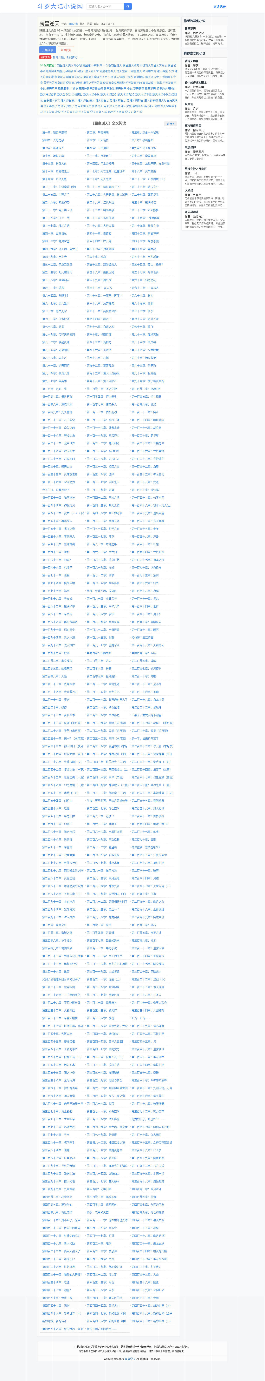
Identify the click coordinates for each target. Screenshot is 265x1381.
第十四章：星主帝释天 (100, 163)
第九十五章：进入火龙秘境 (103, 373)
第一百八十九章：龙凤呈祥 (103, 622)
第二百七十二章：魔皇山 (102, 847)
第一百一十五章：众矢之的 (58, 427)
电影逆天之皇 (112, 106)
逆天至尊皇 (64, 94)
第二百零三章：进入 (99, 661)
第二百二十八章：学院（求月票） (62, 730)
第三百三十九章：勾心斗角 (148, 1026)
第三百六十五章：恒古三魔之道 (106, 1096)
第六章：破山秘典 (142, 140)
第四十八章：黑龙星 (144, 249)
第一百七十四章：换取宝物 (58, 583)
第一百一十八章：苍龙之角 (58, 435)
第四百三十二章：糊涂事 (102, 1274)
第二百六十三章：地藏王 (102, 824)
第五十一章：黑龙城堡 (145, 257)
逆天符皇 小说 (52, 112)
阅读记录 (219, 6)
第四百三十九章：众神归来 (148, 1290)
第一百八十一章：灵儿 (145, 598)
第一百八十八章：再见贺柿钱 (60, 622)
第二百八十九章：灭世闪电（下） (107, 894)
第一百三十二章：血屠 (145, 466)
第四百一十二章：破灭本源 (148, 1220)
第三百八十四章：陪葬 (55, 1150)
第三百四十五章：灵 (144, 1041)
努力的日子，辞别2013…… (148, 1119)
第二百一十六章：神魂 (145, 692)
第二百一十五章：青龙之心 (103, 692)
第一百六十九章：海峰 (100, 567)
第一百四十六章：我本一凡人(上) (151, 505)
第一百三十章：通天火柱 (57, 466)
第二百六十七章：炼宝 (145, 831)
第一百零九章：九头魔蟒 (57, 412)
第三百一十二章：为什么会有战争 (62, 956)
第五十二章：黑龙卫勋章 (57, 264)
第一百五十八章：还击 (145, 536)
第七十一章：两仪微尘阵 (102, 311)
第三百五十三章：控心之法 (103, 1065)
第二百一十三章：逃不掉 (146, 684)
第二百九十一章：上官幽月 (58, 901)
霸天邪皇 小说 (66, 88)
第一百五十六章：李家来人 (58, 536)
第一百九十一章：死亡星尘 (58, 629)
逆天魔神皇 (136, 100)
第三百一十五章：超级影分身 (60, 964)
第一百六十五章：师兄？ (57, 560)
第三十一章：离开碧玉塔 (57, 210)
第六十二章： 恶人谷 (99, 288)
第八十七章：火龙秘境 (145, 350)
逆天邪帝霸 (151, 100)
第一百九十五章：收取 (100, 637)
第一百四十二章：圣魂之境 (103, 497)
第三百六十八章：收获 (100, 1103)
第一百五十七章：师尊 (100, 536)
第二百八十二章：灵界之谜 (58, 878)
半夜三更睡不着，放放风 (102, 591)
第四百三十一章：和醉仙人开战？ (62, 1274)
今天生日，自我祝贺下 (55, 490)
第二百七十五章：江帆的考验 (149, 855)
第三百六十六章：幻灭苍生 (148, 1096)
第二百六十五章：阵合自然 (58, 831)
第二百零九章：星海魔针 (102, 676)
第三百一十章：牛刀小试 (102, 948)
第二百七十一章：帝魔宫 (57, 847)
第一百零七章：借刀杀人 (102, 404)
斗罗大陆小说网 (60, 6)
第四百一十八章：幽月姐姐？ (149, 1235)
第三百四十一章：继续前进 (103, 1033)
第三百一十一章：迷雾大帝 (148, 948)
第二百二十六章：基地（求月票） (107, 723)
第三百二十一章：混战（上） (104, 979)
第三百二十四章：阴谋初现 (103, 987)
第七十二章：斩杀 (142, 311)
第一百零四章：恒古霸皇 (102, 396)
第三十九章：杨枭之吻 (145, 225)
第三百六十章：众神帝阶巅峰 (149, 1080)
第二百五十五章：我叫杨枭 (148, 800)
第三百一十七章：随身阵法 (148, 964)
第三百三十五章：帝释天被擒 (60, 1018)
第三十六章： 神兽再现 (145, 218)
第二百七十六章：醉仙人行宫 (60, 863)
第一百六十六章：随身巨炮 (103, 560)
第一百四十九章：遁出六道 (148, 513)
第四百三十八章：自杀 (100, 1290)
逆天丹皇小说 (104, 100)
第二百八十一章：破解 (145, 870)
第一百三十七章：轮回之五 (103, 482)
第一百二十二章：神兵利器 (103, 443)
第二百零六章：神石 (99, 668)
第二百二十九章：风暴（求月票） (107, 730)
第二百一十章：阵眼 (144, 676)
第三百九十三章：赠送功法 (58, 1173)
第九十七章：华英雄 (54, 381)
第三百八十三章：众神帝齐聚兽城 (152, 1142)
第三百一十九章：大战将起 (103, 971)
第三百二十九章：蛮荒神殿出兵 (61, 1002)
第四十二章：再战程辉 (145, 233)
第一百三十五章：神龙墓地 (148, 474)
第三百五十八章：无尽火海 (58, 1080)
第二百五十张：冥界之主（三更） (152, 785)
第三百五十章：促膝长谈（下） (106, 1057)
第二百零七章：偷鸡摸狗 (146, 668)
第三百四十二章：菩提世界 (148, 1033)
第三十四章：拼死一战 (55, 218)
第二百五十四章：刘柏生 (57, 800)
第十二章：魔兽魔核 (144, 156)
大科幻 (189, 190)
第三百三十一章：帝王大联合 (149, 1002)
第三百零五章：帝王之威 (146, 932)
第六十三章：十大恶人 (145, 288)
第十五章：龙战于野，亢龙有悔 (151, 163)
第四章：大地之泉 (53, 140)
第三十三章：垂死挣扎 (145, 210)
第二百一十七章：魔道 (55, 699)
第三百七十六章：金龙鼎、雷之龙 (107, 1127)
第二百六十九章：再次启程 (103, 839)
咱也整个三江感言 (142, 637)
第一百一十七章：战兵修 (146, 427)
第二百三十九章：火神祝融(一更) (62, 762)
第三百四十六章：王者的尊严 (60, 1049)
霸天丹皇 (51, 88)
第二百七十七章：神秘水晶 (103, 863)
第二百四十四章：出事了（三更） (152, 769)
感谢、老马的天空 (98, 1212)
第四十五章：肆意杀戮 (145, 241)
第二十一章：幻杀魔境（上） (149, 179)
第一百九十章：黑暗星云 (146, 622)
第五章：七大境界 (98, 140)
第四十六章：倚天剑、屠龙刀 (60, 249)
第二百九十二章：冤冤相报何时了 (107, 901)
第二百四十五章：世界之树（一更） (64, 777)
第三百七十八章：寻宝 (55, 1134)
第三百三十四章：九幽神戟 (148, 1010)
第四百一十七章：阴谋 (100, 1235)
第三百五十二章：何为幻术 (58, 1065)
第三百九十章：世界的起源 (58, 1166)
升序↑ (170, 124)
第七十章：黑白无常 (54, 311)
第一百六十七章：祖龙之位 (148, 560)
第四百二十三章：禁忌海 (102, 1251)
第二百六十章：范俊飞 (100, 816)
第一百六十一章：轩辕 (145, 544)
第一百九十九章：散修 (55, 653)
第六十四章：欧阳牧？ (55, 295)
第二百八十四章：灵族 (145, 878)
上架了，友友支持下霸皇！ (148, 715)
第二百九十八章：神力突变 (103, 917)
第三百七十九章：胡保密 (102, 1134)
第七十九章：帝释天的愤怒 (58, 334)
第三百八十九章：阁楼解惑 (148, 1158)
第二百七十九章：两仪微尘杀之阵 (62, 870)
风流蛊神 (190, 147)
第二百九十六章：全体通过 (148, 909)
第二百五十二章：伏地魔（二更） (107, 793)
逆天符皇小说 (121, 100)
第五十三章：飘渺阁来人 (102, 264)
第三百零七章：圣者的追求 (103, 940)
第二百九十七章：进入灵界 (58, 917)
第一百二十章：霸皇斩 (145, 435)
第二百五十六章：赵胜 (55, 808)
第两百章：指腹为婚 (99, 653)
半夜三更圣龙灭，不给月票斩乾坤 (107, 800)
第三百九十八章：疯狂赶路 (148, 1181)
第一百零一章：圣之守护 (102, 389)
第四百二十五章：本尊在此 (58, 1259)
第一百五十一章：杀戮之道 (103, 521)
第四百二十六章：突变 (100, 1259)
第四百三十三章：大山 (145, 1274)
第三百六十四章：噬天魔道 (58, 1096)
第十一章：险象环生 (99, 156)
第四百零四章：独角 (144, 1197)
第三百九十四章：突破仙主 (103, 1173)
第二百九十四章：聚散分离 (58, 909)
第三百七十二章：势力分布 (148, 1111)
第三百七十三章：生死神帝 (58, 1119)
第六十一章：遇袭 (53, 288)
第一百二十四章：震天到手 (58, 451)
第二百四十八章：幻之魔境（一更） (64, 785)
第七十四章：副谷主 (99, 319)
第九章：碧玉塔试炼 (144, 148)
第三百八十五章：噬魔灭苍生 (104, 1150)
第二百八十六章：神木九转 (103, 886)
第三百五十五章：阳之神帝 (58, 1072)
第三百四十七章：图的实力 (103, 1049)
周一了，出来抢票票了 (145, 738)
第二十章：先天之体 (99, 179)
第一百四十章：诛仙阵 (145, 490)
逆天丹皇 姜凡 (86, 100)
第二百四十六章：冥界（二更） (106, 777)
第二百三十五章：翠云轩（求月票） (153, 746)
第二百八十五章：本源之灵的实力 (62, 886)
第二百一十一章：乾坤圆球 (58, 684)
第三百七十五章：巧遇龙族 (58, 1127)
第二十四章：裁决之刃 (145, 187)
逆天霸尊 (138, 88)
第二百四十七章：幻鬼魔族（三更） (153, 777)
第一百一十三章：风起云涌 (103, 420)
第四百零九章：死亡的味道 (148, 1212)
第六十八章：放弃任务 (100, 303)
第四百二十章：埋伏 (99, 1243)
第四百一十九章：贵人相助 (58, 1243)
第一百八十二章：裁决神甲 (58, 606)
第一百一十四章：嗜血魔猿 (148, 420)
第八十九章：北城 (98, 358)
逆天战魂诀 (191, 212)
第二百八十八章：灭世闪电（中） (62, 894)
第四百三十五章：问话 (100, 1282)
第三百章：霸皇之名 (54, 925)
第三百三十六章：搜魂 (100, 1018)
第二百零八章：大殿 (54, 676)
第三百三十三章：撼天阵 (102, 1010)
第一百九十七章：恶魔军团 (103, 645)
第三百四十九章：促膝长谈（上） (62, 1057)
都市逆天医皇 (116, 112)
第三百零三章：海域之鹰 (57, 932)
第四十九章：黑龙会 (54, 257)
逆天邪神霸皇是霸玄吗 (89, 88)
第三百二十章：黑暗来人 (146, 971)
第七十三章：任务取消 (55, 319)
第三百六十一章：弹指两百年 (60, 1088)
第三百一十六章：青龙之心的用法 (107, 964)
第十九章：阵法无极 (54, 179)
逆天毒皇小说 (52, 106)
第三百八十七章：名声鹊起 (58, 1158)
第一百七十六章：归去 (145, 583)
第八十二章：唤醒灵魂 (55, 342)
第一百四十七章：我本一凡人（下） (64, 513)
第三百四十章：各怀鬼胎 (57, 1033)
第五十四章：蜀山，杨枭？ (148, 264)
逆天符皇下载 (69, 112)
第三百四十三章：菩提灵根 (58, 1041)
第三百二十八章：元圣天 (146, 995)
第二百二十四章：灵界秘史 (103, 715)
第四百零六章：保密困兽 (102, 1204)
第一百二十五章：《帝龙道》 (104, 451)
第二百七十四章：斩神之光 (103, 855)
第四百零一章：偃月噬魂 (146, 1189)
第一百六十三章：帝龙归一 (103, 552)
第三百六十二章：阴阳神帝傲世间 (107, 1088)
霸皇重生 (109, 88)
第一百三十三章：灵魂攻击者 (60, 474)
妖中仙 (189, 104)
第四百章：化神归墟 (99, 1189)
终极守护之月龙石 (196, 169)
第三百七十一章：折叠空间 (103, 1111)
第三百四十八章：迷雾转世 (148, 1049)
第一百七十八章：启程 (145, 591)
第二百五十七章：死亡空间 (103, 808)
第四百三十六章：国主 (145, 1282)
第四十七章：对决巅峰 (100, 249)
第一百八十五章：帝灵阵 (57, 614)
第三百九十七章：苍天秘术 (103, 1181)
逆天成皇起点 (108, 94)
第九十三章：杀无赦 (144, 365)
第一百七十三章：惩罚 (145, 575)
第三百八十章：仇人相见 (146, 1134)
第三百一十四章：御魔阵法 (148, 956)
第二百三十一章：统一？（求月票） (64, 738)
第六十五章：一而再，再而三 (104, 295)
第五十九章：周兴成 (99, 280)
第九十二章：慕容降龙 (100, 365)
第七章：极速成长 (53, 148)
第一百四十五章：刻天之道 (103, 505)
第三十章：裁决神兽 (144, 202)
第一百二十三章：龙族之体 (148, 443)
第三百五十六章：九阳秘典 (103, 1072)
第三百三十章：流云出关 (102, 1002)
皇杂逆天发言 (52, 100)
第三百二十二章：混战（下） (149, 979)
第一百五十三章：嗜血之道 (58, 528)
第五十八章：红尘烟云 (55, 280)
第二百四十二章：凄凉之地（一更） (64, 769)
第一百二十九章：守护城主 (148, 459)
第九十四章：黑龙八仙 (55, 373)
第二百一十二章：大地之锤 (103, 684)
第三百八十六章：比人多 (146, 1150)
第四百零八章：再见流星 (57, 1212)
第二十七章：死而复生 (145, 194)
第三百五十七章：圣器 (145, 1072)
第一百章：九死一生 (54, 389)
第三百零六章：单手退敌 (57, 940)
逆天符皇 (84, 112)
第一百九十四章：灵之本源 (58, 637)
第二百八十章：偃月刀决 (102, 870)
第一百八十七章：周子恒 (146, 614)
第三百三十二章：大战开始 (58, 1010)
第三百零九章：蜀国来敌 (57, 948)
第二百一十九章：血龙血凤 (148, 699)
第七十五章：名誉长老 (145, 319)
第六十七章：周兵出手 (55, 303)
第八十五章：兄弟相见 (55, 350)
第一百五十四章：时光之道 (103, 528)
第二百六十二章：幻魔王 (57, 824)
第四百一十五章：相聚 (145, 1228)
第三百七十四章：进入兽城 (103, 1119)
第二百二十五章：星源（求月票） (62, 723)
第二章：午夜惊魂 (98, 132)
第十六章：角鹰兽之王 (55, 171)
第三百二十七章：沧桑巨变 (103, 995)
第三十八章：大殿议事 (100, 225)
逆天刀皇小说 (69, 106)
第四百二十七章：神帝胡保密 (149, 1259)
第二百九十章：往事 (144, 894)
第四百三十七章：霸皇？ (57, 1290)
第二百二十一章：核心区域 (103, 707)
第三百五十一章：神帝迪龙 (148, 1057)
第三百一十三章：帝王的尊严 (104, 956)
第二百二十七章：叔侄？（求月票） (153, 723)
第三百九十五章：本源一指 (148, 1173)
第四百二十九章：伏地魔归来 (104, 1267)
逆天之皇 (126, 106)
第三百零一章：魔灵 (99, 925)
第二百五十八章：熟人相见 (148, 808)
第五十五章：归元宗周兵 (57, 272)
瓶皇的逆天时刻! (166, 88)
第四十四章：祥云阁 (99, 241)
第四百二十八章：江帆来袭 (58, 1267)
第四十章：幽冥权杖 (54, 233)
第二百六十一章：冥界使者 (148, 816)
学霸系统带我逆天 (143, 106)
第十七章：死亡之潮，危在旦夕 (106, 171)
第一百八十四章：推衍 (145, 606)
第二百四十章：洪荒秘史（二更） (107, 762)
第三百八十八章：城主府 (102, 1158)
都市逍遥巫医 (193, 125)
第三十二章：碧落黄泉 (100, 210)
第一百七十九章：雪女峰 (57, 598)
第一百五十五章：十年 (145, 528)
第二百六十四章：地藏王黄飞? (150, 824)
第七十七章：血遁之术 (100, 326)
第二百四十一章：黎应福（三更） (152, 762)
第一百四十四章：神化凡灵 (58, 505)
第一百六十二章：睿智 (55, 552)
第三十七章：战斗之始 (55, 225)
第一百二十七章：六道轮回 (58, 459)
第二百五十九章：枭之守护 (58, 816)
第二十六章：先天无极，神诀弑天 (107, 194)
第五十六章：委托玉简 (100, 272)
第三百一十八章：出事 (55, 971)
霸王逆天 (150, 88)
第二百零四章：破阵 (144, 661)
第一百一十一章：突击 (145, 412)
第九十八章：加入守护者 (102, 381)
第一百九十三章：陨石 (145, 629)
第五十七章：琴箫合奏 (145, 272)
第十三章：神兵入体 (54, 163)
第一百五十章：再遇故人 (57, 521)
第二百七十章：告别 (144, 839)
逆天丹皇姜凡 (69, 100)
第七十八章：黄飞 (142, 326)
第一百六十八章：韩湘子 (57, 567)
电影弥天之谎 (86, 106)
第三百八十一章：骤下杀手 (58, 1142)
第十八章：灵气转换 (144, 171)
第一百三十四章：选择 (100, 474)
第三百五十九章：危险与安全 (104, 1080)
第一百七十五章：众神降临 (103, 583)
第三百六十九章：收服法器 (148, 1103)
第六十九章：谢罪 (142, 303)
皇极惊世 (77, 94)
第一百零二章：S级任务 (146, 389)
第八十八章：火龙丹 (54, 358)
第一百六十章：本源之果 (102, 544)
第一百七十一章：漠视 (55, 575)
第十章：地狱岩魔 (53, 156)
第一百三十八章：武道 (145, 482)
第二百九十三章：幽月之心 (148, 901)
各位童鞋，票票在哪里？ (146, 847)
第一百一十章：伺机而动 (102, 412)
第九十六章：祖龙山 (144, 373)
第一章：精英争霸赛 (54, 132)
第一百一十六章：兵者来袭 (103, 427)
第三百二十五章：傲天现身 (148, 987)
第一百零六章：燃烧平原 (57, 404)
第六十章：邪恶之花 (144, 280)
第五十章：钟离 (96, 257)
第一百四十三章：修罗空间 (148, 497)
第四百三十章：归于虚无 (146, 1267)
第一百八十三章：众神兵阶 (103, 606)
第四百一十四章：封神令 (102, 1228)
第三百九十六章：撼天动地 (58, 1181)
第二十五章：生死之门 (55, 194)
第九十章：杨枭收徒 (144, 358)
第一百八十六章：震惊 (100, 614)
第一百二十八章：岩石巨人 (103, 459)
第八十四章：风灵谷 (144, 342)
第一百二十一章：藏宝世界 (58, 443)
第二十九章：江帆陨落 (100, 202)
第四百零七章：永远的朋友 (148, 1204)
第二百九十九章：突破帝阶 (148, 917)
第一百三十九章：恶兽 (100, 490)
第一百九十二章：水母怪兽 (103, 629)
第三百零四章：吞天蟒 (100, 932)
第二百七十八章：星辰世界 (148, 863)
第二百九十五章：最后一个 (103, 909)
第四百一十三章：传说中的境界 (61, 1228)
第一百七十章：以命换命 (146, 567)
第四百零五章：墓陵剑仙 (57, 1204)
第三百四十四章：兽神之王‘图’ (105, 1041)
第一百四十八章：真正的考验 (104, 513)
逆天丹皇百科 (48, 94)
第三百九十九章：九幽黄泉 (58, 1189)
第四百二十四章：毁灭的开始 (149, 1251)
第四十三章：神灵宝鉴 (55, 241)
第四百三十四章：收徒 (55, 1282)
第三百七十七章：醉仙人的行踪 (151, 1127)
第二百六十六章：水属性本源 (104, 831)
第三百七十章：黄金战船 (57, 1111)
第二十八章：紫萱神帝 (55, 202)
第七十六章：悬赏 (53, 326)
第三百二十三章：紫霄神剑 (58, 987)
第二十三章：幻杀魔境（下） (104, 187)
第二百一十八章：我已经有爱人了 (107, 699)
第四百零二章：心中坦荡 (57, 1197)
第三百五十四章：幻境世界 (148, 1065)
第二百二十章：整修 (54, 707)
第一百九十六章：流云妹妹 (58, 645)
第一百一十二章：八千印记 (58, 420)
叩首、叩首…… (141, 1018)
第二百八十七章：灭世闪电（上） (152, 886)
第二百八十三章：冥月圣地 (103, 878)
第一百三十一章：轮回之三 (103, 466)
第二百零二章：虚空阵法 (57, 661)
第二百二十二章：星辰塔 (146, 707)
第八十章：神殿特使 (99, 334)
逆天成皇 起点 (125, 94)
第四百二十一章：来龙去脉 (148, 1243)
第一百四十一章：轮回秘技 (58, 497)
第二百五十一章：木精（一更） (61, 793)
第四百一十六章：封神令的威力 (61, 1235)
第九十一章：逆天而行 (55, 365)
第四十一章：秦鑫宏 (99, 233)
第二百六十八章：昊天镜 (57, 839)
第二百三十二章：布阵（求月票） (107, 738)
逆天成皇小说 (91, 94)
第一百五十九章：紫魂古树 (58, 544)
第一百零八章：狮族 (144, 404)
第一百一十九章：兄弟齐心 (103, 435)
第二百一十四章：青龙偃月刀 (60, 692)
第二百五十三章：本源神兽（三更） (153, 793)
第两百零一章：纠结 (144, 653)
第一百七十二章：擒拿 (100, 575)
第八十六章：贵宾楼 (99, 350)
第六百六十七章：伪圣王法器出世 (62, 1103)
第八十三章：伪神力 (99, 342)
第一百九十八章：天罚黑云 (148, 645)
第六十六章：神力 (142, 295)
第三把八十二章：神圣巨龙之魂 (106, 1142)
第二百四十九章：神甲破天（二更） (108, 785)
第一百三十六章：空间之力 (58, 482)
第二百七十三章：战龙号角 (58, 855)
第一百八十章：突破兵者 (102, 598)
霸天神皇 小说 (123, 88)
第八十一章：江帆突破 (145, 334)
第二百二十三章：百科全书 (58, 715)
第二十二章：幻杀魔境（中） (60, 187)
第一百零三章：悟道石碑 (57, 396)
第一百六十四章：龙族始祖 (148, 552)
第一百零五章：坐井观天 (146, 396)
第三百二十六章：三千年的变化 (61, 995)
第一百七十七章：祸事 (55, 591)
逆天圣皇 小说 (98, 112)
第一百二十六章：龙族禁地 (148, 451)
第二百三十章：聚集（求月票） (151, 730)
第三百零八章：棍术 (144, 940)
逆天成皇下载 (143, 94)
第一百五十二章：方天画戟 (148, 521)
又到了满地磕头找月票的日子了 (61, 979)
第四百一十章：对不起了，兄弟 (61, 1220)
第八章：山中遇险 (98, 148)
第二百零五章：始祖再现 (57, 668)
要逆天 (99, 106)
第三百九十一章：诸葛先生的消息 (107, 1166)
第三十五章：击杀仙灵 (100, 218)
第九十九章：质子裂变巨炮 (148, 381)
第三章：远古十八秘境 (145, 132)
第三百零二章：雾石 (144, 925)
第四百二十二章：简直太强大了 (61, 1251)
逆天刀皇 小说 (133, 112)
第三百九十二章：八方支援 (148, 1166)
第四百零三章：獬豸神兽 (102, 1197)
